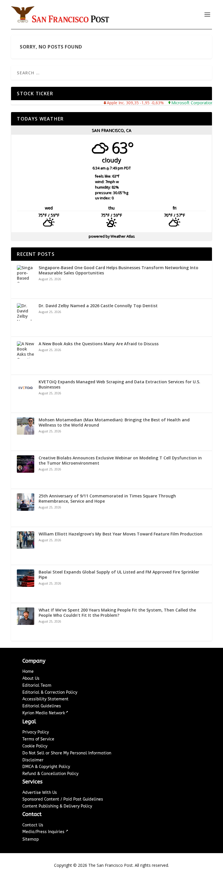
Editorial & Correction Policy (49, 692)
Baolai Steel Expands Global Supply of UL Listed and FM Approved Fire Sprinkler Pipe (119, 574)
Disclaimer (33, 760)
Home (28, 671)
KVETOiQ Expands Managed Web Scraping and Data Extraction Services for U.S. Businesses (119, 384)
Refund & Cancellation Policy (50, 773)
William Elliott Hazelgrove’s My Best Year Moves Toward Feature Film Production (120, 534)
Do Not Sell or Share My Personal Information (66, 753)
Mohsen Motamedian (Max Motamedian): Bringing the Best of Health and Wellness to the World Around (114, 422)
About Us (30, 678)
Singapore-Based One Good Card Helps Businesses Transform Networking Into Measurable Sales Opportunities (118, 270)
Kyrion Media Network (43, 713)
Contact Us (32, 825)
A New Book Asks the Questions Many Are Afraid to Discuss (99, 343)
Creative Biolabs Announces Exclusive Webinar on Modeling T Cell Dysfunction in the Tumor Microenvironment (120, 460)
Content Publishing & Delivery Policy (57, 806)
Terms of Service (38, 739)
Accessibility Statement (45, 699)
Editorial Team (36, 685)
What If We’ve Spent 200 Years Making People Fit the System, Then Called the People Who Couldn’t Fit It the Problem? (117, 612)
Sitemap (30, 839)
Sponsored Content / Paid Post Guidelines (62, 799)
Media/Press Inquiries (44, 831)
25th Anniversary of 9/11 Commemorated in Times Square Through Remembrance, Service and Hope (107, 498)
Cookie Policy (34, 746)
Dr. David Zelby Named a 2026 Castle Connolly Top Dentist (98, 305)
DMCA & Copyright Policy (46, 766)
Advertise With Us (39, 792)
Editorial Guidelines (41, 706)
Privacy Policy (35, 732)
